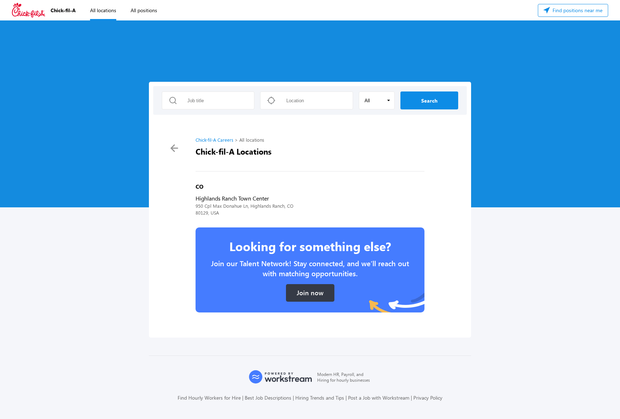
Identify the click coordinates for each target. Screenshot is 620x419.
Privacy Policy (427, 397)
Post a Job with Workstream (378, 397)
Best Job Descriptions (268, 397)
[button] (377, 100)
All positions (144, 10)
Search (429, 100)
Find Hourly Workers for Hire (209, 397)
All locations (103, 10)
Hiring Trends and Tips (319, 397)
